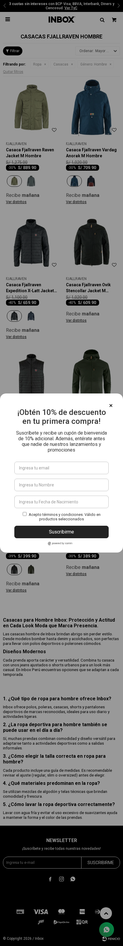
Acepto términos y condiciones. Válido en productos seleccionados (65, 516)
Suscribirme (61, 532)
